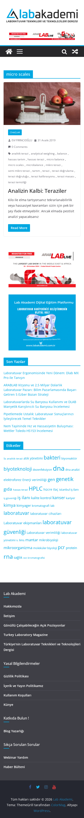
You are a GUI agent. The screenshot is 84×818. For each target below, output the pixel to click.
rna (8, 556)
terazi (46, 171)
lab (52, 506)
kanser (58, 497)
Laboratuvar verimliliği (43, 532)
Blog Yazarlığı (14, 731)
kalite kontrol (41, 498)
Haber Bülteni (14, 767)
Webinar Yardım (16, 757)
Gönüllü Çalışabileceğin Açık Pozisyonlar (34, 625)
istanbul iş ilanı (69, 490)
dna (59, 468)
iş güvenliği (10, 498)
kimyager (24, 505)
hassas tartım (16, 159)
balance (62, 153)
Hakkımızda (13, 606)
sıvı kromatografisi (34, 557)
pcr (61, 547)
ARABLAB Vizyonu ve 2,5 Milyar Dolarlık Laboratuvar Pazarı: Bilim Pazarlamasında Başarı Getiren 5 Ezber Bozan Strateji (40, 390)
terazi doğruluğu (18, 176)
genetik (64, 479)
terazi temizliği (17, 182)
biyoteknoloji (18, 469)
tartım (36, 171)
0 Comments (20, 147)
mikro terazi (53, 165)
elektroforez (13, 480)
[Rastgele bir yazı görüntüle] (75, 51)
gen (51, 479)
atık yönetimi (33, 458)
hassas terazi (36, 159)
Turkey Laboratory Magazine (26, 635)
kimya (10, 505)
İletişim (9, 616)
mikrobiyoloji (48, 540)
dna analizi (72, 470)
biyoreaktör (69, 458)
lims (21, 540)
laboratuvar (16, 513)
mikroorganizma (18, 547)
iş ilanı (23, 497)
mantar (31, 539)
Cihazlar (15, 132)
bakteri (52, 457)
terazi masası (65, 176)
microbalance (34, 165)
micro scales (16, 165)
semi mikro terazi (19, 171)
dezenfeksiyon (42, 470)
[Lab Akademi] (9, 51)
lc (17, 540)
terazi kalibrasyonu (43, 176)
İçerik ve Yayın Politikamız (23, 686)
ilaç (55, 489)
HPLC (36, 488)
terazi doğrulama (62, 171)
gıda (8, 489)
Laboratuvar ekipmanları (23, 523)
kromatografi (41, 506)
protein (71, 547)
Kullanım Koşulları (17, 695)
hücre (47, 489)
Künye (8, 704)
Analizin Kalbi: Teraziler (37, 190)
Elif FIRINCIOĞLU (22, 140)
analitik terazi (20, 153)
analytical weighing (43, 153)
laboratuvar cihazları (45, 513)
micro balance (55, 159)
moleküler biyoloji (45, 548)
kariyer (70, 498)
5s (5, 458)
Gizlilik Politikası (16, 676)
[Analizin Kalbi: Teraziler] (42, 103)
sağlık (18, 557)
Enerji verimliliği (34, 480)
